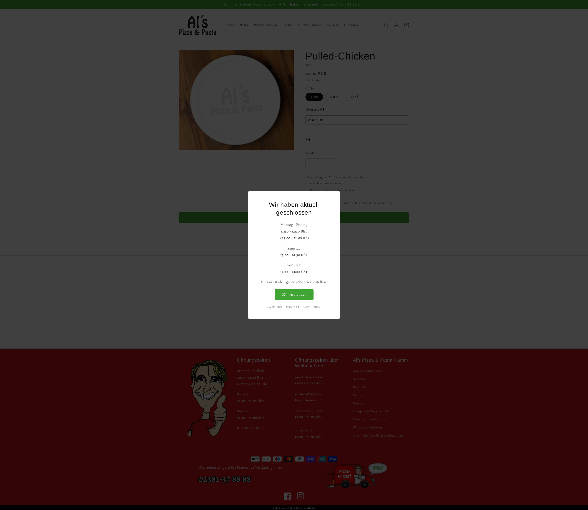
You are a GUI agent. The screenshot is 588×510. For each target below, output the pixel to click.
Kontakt (293, 307)
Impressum (312, 307)
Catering (274, 307)
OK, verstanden (294, 294)
